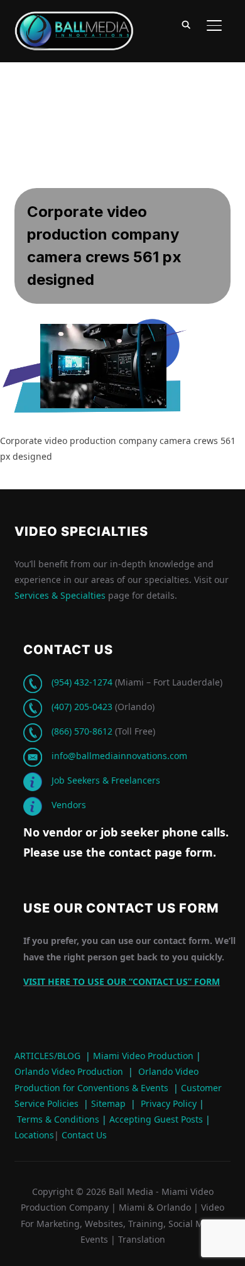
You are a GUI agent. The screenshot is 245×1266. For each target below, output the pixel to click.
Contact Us (83, 1135)
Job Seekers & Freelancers (106, 780)
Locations (34, 1135)
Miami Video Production (143, 1056)
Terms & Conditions (56, 1119)
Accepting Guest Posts (155, 1119)
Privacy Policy (169, 1103)
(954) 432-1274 (82, 682)
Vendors (69, 805)
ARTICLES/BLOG (47, 1056)
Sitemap (108, 1103)
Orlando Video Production (68, 1071)
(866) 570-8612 (82, 731)
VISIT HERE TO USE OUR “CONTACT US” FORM (121, 981)
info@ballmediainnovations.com (119, 756)
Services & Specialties (60, 595)
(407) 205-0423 (82, 707)
